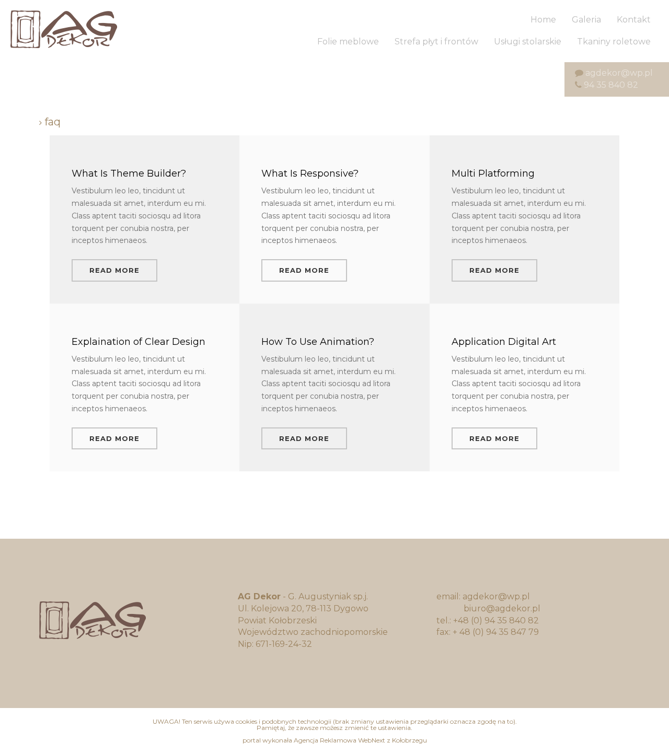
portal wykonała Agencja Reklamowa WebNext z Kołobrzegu (335, 740)
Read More (114, 270)
